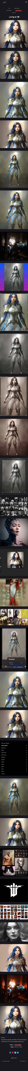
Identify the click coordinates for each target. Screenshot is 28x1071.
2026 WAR (16, 8)
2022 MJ (14, 12)
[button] (14, 1058)
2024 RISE (9, 10)
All (9, 8)
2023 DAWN (18, 10)
